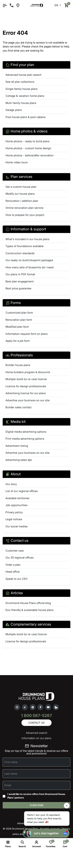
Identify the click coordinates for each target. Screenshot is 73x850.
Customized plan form (19, 312)
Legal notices (13, 519)
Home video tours (16, 162)
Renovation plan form (18, 319)
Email (7, 785)
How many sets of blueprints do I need (29, 267)
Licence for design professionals (25, 386)
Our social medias (16, 526)
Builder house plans (17, 365)
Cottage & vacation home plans (24, 96)
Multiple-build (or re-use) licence (26, 379)
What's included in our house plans (27, 239)
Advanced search (36, 732)
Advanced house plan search (23, 74)
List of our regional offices (21, 491)
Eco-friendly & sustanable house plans (29, 610)
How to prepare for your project (24, 215)
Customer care (14, 550)
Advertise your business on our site (27, 400)
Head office (12, 571)
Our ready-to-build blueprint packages (29, 260)
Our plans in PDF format (20, 274)
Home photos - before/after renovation (29, 155)
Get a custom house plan (20, 186)
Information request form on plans (26, 334)
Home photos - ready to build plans (27, 141)
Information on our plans (36, 738)
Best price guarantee (18, 288)
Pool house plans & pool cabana (25, 117)
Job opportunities (16, 505)
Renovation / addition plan (21, 201)
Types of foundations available (24, 246)
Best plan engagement (19, 281)
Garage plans (13, 110)
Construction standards (20, 253)
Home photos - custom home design (28, 148)
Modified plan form (17, 326)
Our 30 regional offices (19, 557)
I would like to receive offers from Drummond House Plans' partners (36, 796)
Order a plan (13, 564)
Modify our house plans (20, 193)
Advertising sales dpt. (18, 460)
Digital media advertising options (25, 431)
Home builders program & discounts (27, 372)
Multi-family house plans (20, 103)
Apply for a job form (17, 340)
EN (57, 5)
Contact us (36, 722)
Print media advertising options (24, 438)
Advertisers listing (16, 445)
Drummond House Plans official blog (28, 603)
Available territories (17, 498)
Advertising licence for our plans (25, 393)
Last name (10, 773)
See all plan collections (19, 81)
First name (11, 762)
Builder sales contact (18, 407)
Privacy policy (14, 512)
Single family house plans (21, 89)
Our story (11, 484)
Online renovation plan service (24, 207)
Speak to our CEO (16, 578)
